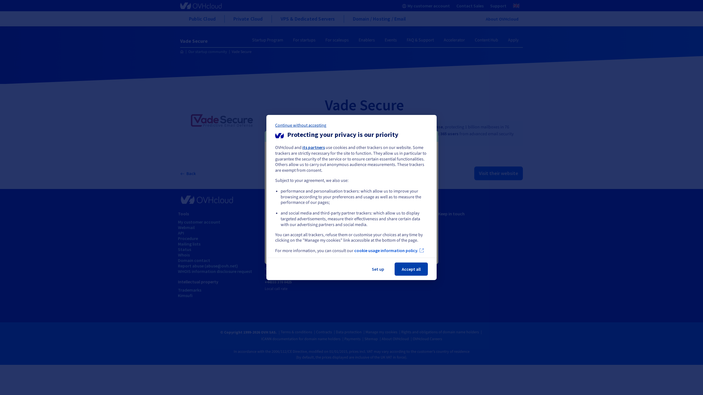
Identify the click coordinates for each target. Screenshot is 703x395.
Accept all (411, 269)
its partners (313, 147)
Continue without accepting (300, 125)
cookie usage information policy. (386, 250)
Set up (378, 269)
